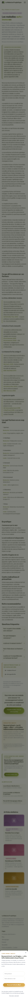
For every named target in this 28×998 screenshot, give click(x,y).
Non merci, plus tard (14, 995)
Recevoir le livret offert (14, 985)
